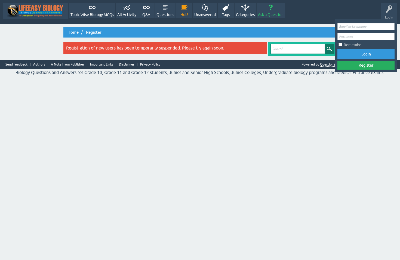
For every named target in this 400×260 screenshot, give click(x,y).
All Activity (126, 15)
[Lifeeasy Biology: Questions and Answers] (35, 11)
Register (366, 65)
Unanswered (205, 15)
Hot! (184, 15)
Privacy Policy (150, 64)
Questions (165, 15)
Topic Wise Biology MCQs (92, 15)
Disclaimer (126, 64)
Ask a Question (271, 15)
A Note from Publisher (67, 64)
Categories (245, 15)
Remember (353, 45)
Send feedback (16, 64)
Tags (226, 15)
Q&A (146, 15)
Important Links (101, 64)
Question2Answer (333, 64)
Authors (39, 64)
